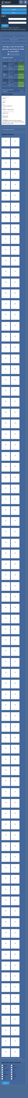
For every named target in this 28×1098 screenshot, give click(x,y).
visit (13, 1065)
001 (4, 1079)
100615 (14, 1076)
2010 (13, 1072)
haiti (13, 1070)
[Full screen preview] (13, 54)
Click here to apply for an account (10, 27)
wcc (4, 1067)
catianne (5, 1074)
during (5, 1065)
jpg (13, 1079)
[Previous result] (14, 36)
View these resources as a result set (12, 1058)
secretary (5, 1070)
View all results (14, 39)
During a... (5, 145)
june (4, 1072)
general (14, 1067)
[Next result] (14, 42)
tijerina (14, 1074)
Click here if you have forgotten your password (13, 29)
